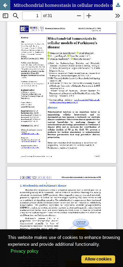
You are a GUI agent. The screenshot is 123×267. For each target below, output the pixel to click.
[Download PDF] (118, 5)
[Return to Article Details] (5, 5)
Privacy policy (25, 251)
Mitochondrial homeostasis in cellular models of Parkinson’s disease (68, 5)
